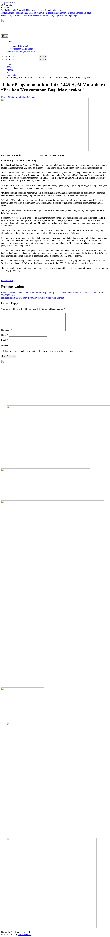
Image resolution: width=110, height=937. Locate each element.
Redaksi (10, 43)
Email (4, 340)
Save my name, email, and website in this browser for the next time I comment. (40, 351)
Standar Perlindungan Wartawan (21, 51)
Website (4, 345)
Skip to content (8, 2)
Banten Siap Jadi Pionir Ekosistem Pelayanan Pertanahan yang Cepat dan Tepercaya (39, 15)
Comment (6, 330)
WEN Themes (24, 934)
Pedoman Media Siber (23, 49)
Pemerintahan (7, 280)
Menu (4, 36)
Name (4, 335)
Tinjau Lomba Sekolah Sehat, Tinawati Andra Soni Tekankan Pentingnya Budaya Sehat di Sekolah (46, 12)
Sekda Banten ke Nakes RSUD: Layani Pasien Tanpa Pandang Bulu (32, 10)
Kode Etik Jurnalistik (22, 46)
